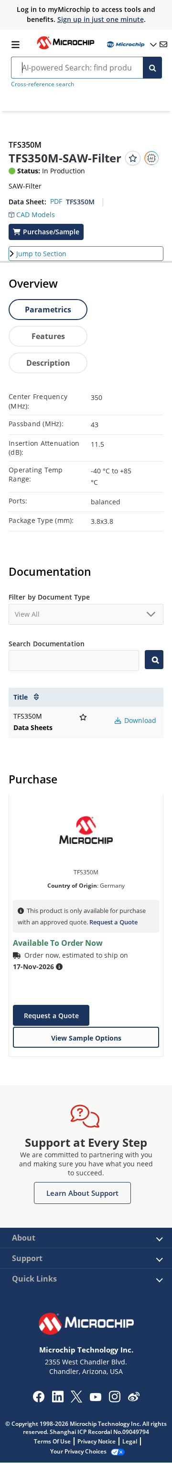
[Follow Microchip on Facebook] (38, 1399)
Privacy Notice (96, 1441)
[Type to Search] (154, 659)
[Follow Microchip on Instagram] (114, 1399)
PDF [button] (56, 201)
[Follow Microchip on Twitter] (76, 1399)
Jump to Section (41, 253)
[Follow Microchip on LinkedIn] (58, 1399)
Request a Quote (113, 922)
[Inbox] (163, 44)
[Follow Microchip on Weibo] (134, 1398)
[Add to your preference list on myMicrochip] (132, 158)
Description (48, 363)
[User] (131, 44)
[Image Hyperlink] (65, 48)
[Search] (152, 68)
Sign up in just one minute (100, 19)
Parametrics (48, 309)
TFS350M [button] (80, 201)
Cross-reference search (42, 84)
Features (48, 336)
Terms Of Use (52, 1441)
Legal (129, 1441)
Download (139, 720)
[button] (32, 212)
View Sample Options (86, 1037)
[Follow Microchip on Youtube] (95, 1398)
